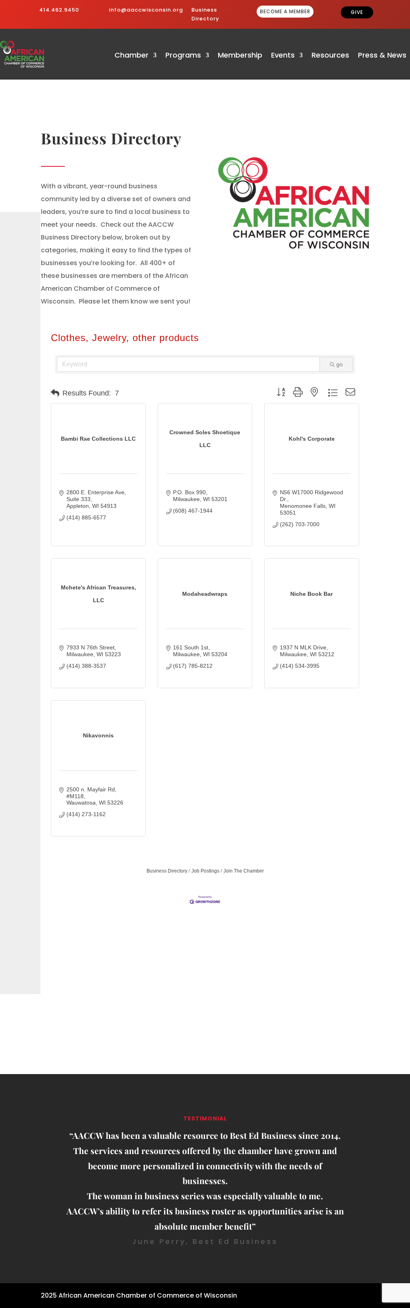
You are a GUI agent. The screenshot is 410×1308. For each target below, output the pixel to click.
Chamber (132, 56)
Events (283, 56)
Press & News (382, 56)
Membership (240, 56)
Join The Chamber (243, 871)
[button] (55, 393)
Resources (330, 56)
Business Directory (167, 871)
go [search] (339, 364)
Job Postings (205, 871)
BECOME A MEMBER (285, 11)
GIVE (357, 12)
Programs (183, 56)
